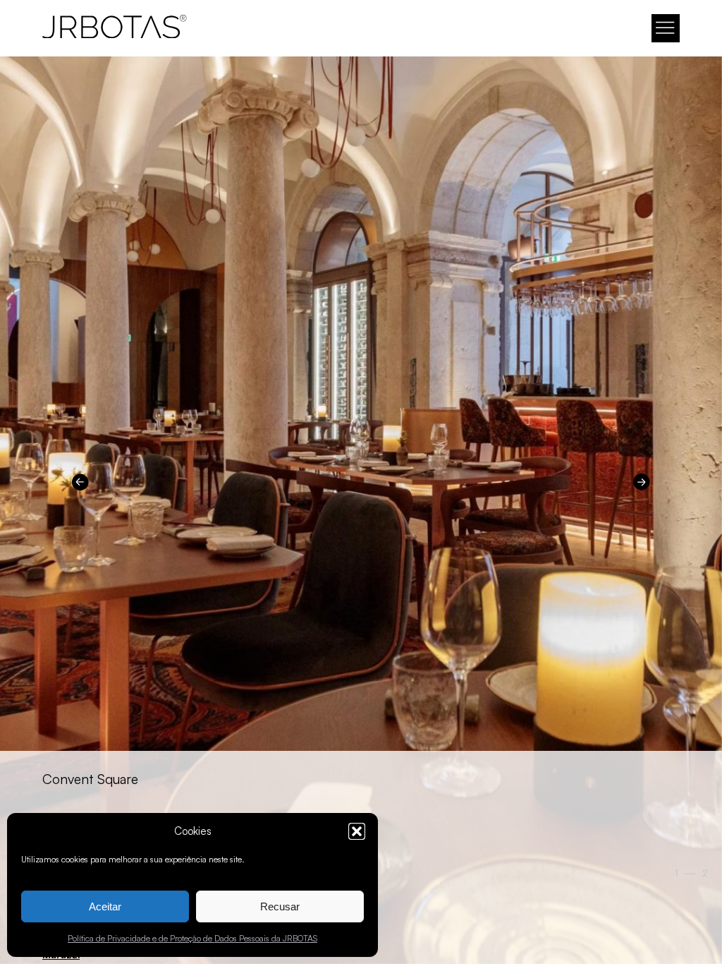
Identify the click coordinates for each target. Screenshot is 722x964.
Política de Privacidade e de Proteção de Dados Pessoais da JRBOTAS (192, 938)
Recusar (280, 906)
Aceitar (105, 906)
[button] (357, 831)
